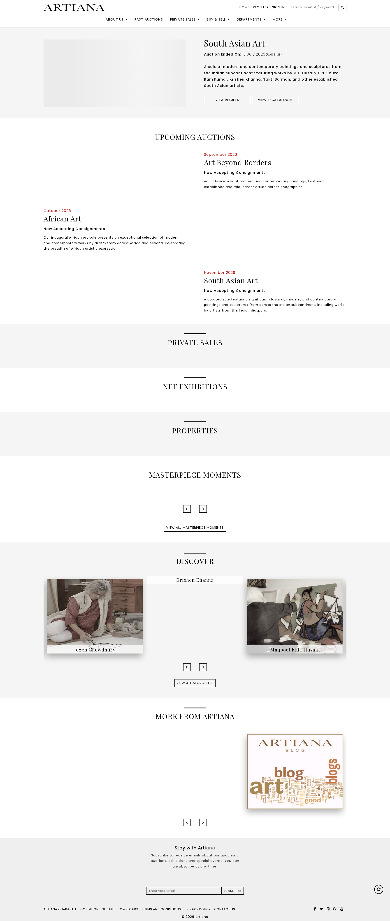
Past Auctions (149, 19)
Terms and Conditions (161, 909)
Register (261, 7)
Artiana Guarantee (60, 909)
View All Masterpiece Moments (195, 527)
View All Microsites (195, 683)
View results (227, 100)
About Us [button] (114, 19)
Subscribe (232, 890)
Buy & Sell (216, 19)
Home (244, 7)
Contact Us (224, 909)
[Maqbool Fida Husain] (295, 616)
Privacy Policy (198, 909)
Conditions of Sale (97, 909)
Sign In (278, 7)
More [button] (278, 19)
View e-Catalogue (275, 100)
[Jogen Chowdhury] (95, 616)
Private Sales (183, 19)
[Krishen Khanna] (195, 616)
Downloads (128, 909)
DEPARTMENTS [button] (249, 19)
